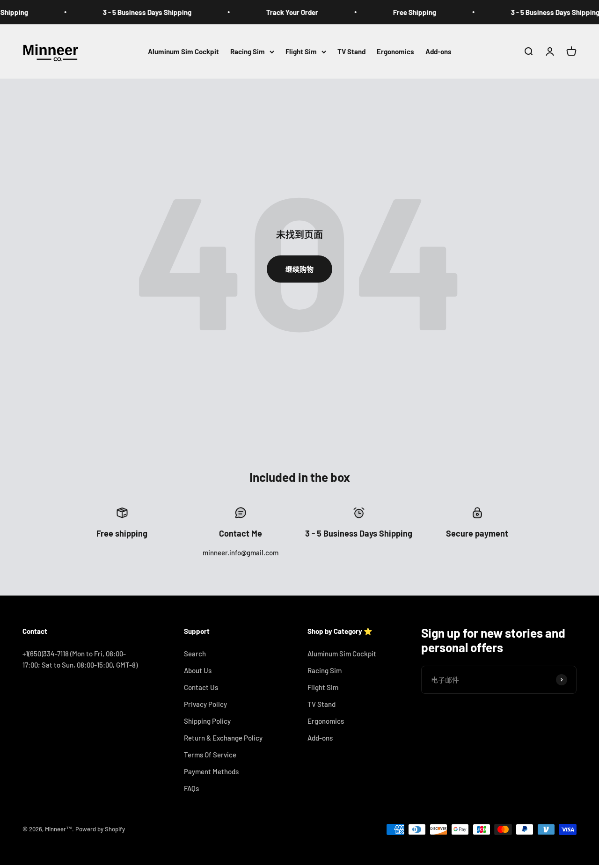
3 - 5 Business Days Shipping (137, 12)
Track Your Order (282, 12)
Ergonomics (395, 51)
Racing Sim (247, 51)
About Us (198, 670)
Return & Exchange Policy (223, 738)
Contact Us (201, 687)
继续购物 (299, 269)
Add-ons (438, 51)
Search (195, 653)
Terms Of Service (210, 754)
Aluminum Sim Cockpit (183, 51)
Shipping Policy (207, 721)
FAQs (191, 788)
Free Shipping (404, 12)
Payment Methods (211, 771)
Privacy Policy (205, 704)
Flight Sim (301, 51)
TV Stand (351, 51)
